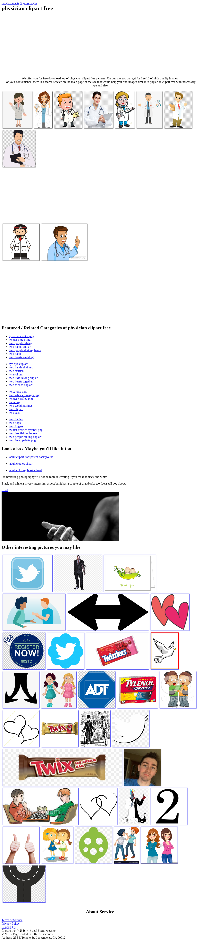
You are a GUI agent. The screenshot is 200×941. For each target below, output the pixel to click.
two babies (16, 419)
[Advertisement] (100, 44)
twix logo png (18, 391)
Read (5, 490)
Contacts (13, 3)
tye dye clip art (18, 364)
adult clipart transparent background (31, 457)
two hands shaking (20, 367)
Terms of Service (12, 920)
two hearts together (21, 381)
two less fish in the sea (23, 433)
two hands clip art (20, 346)
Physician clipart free (15, 122)
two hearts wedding (21, 357)
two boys (15, 422)
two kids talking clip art (23, 378)
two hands (15, 353)
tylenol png (16, 374)
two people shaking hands (25, 350)
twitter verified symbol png (26, 429)
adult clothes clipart (21, 463)
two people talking (20, 343)
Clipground (19, 929)
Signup (24, 3)
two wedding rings (20, 405)
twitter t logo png (19, 339)
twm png (14, 402)
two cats (14, 412)
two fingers (16, 426)
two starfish (16, 371)
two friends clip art (20, 385)
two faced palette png (22, 440)
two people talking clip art (25, 436)
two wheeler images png (24, 395)
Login (33, 3)
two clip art (16, 409)
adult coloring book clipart (25, 470)
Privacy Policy (11, 923)
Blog (5, 3)
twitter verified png (21, 398)
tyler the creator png (21, 336)
